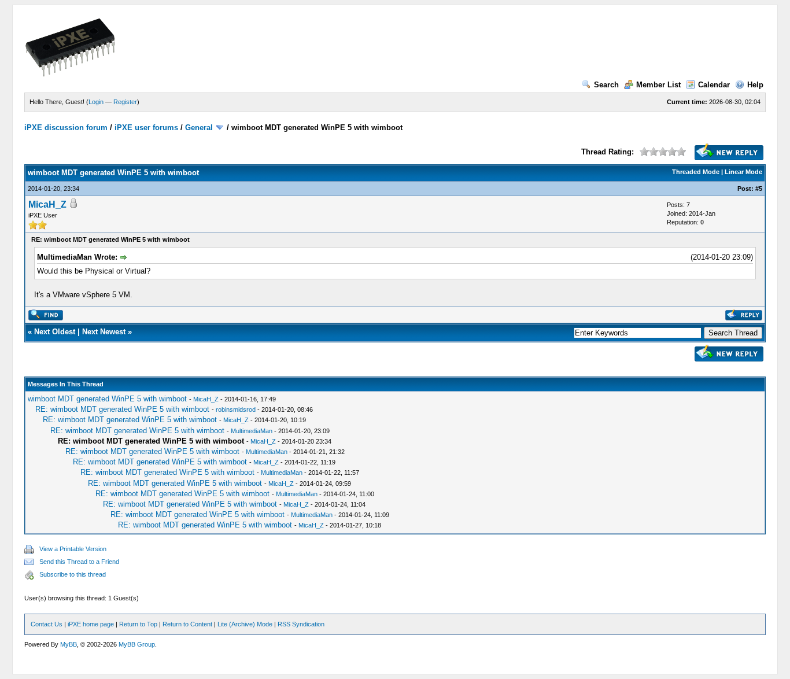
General (199, 127)
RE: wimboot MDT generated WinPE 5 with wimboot (122, 409)
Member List (658, 84)
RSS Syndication (301, 624)
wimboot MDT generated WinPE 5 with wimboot (107, 398)
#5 (758, 188)
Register (125, 101)
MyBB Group (137, 644)
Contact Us (46, 624)
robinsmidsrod (236, 409)
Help (755, 84)
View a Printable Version (72, 548)
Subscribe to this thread (72, 574)
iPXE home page (91, 624)
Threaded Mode (695, 171)
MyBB (68, 644)
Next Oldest (54, 331)
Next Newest (103, 331)
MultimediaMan (251, 430)
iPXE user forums (146, 127)
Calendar (714, 84)
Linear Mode (743, 171)
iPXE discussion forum (66, 127)
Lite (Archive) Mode (244, 624)
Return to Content (187, 624)
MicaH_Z (47, 204)
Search (606, 84)
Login (96, 101)
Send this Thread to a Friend (79, 561)
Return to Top (138, 624)
